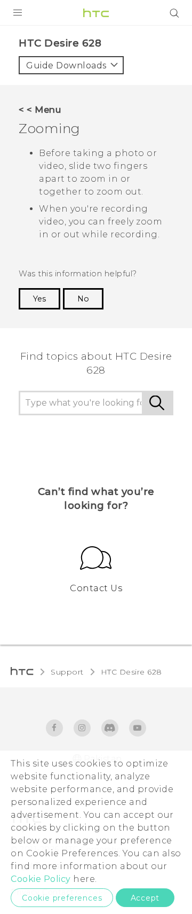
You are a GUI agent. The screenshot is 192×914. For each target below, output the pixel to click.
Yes (39, 299)
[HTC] (96, 12)
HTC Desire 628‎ (131, 672)
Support (67, 672)
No (83, 299)
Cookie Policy (41, 879)
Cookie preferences (62, 898)
